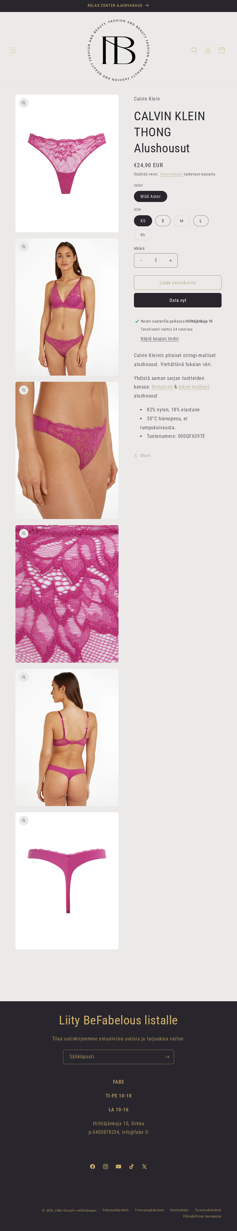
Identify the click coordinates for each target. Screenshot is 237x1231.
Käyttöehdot (179, 1210)
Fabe (58, 1210)
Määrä (139, 248)
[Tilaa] (167, 1057)
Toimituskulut (171, 174)
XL (146, 236)
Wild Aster (150, 196)
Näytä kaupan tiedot (160, 338)
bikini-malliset (194, 387)
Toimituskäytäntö (208, 1210)
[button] (13, 50)
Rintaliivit (162, 387)
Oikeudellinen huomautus (202, 1216)
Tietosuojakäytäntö (149, 1210)
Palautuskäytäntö (115, 1210)
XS (143, 220)
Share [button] (145, 455)
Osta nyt (177, 300)
